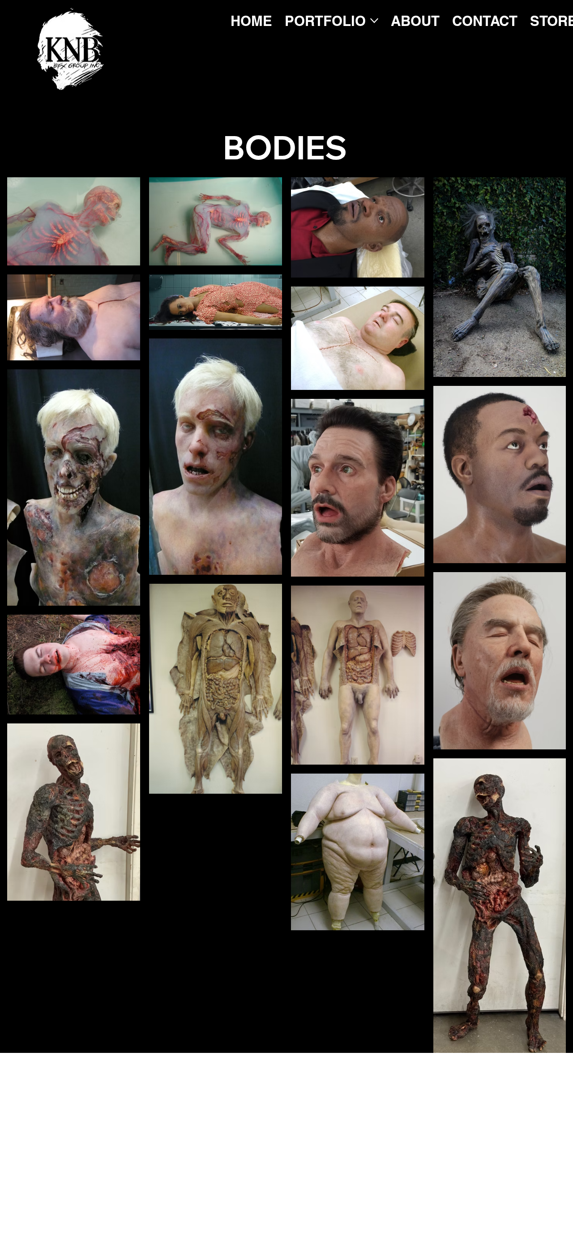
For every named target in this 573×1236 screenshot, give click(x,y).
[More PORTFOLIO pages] (374, 21)
